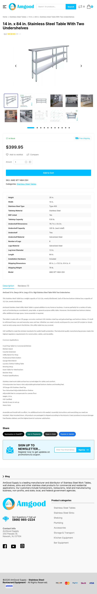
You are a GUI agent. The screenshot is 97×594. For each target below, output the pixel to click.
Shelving (58, 518)
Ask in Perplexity (34, 434)
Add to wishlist (16, 154)
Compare (34, 154)
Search (71, 7)
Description (8, 286)
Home (5, 17)
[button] (15, 66)
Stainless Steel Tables (18, 17)
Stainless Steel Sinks (64, 513)
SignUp (81, 450)
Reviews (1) (23, 286)
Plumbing (58, 523)
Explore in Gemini (67, 434)
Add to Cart (48, 173)
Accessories (60, 528)
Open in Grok (51, 434)
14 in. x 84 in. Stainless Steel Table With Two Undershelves (51, 17)
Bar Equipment (61, 542)
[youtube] (13, 547)
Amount (9, 162)
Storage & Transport (64, 532)
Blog (7, 476)
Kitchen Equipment (63, 537)
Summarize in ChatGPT (13, 434)
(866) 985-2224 (23, 519)
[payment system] (75, 584)
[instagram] (22, 547)
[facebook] (5, 547)
